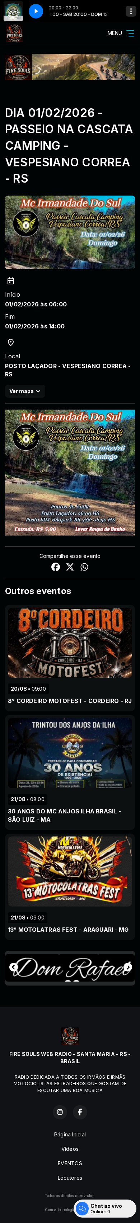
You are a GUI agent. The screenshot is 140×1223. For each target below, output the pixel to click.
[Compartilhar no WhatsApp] (84, 568)
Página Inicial (70, 1134)
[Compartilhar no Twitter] (70, 568)
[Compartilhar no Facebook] (55, 568)
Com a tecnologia (60, 1209)
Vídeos (70, 1149)
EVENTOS (70, 1163)
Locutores (70, 1178)
